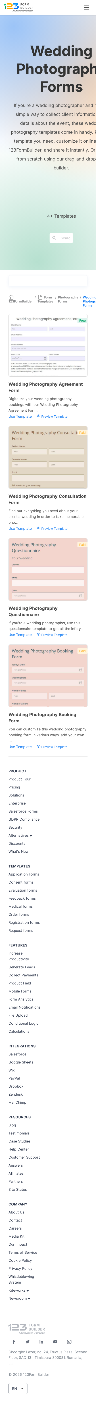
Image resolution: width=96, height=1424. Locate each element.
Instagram (69, 1341)
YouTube (55, 1341)
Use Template (20, 416)
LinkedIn (41, 1341)
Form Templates (45, 299)
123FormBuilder (20, 301)
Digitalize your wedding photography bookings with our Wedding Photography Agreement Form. (43, 404)
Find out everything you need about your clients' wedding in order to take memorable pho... (45, 517)
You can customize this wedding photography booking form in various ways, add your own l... (47, 735)
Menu (86, 7)
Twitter (27, 1341)
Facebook (13, 1341)
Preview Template (53, 416)
